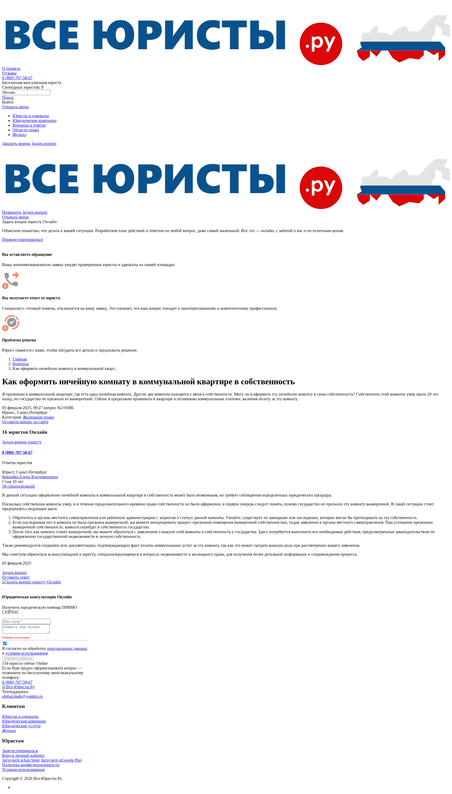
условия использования (26, 653)
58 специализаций (18, 486)
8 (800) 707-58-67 (17, 452)
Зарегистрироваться (20, 750)
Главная (20, 359)
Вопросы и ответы (29, 125)
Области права (26, 130)
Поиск (8, 97)
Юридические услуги (21, 726)
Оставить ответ (16, 577)
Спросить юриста (18, 658)
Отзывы (9, 73)
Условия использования (23, 769)
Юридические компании (34, 120)
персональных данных (67, 648)
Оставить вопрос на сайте (25, 422)
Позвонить (11, 212)
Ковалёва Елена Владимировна (30, 477)
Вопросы (21, 364)
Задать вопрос (43, 143)
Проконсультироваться (22, 239)
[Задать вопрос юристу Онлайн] (31, 582)
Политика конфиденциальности (30, 765)
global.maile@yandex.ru (22, 696)
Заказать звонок (16, 143)
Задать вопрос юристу (22, 442)
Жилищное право (38, 417)
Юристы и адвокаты (31, 116)
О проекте (11, 68)
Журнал (19, 134)
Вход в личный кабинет (23, 755)
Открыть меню (15, 107)
